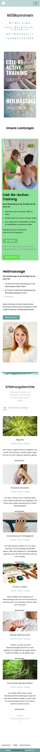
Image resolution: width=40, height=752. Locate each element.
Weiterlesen (19, 460)
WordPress (29, 750)
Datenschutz (25, 745)
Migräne (20, 424)
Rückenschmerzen (20, 473)
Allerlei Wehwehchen (20, 620)
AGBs (15, 745)
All (5, 408)
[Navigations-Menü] (35, 3)
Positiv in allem (20, 572)
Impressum (6, 745)
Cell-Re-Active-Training (17, 408)
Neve (8, 750)
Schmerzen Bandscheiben (20, 668)
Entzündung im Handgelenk (20, 521)
